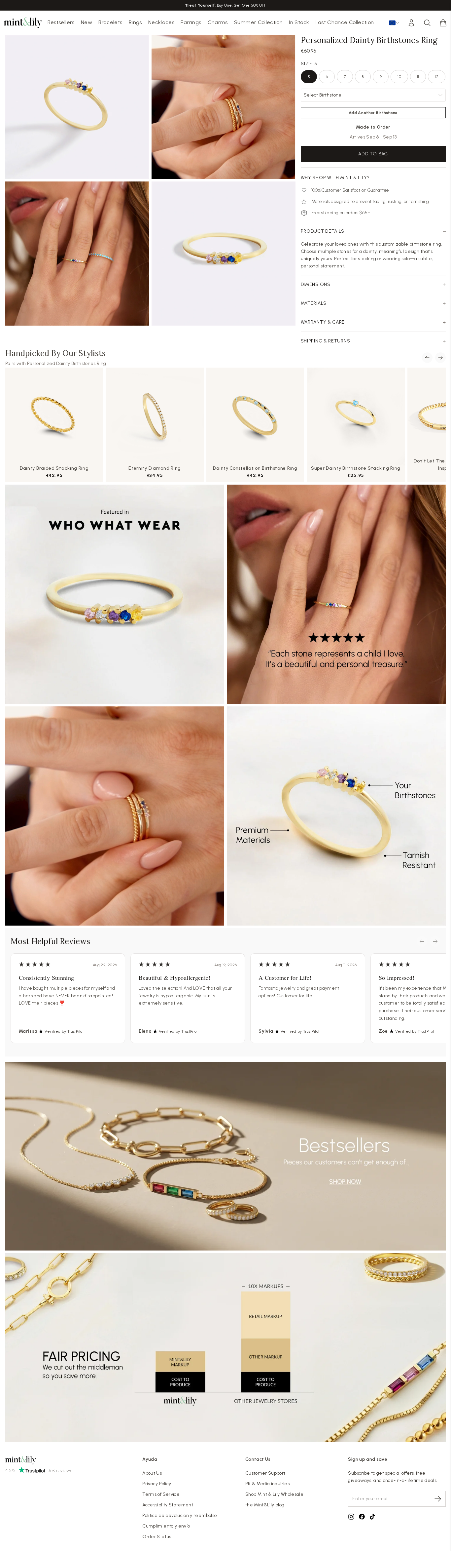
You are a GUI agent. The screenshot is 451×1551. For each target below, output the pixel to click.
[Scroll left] (427, 357)
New (86, 22)
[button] (443, 23)
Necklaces (161, 22)
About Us (152, 1473)
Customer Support (265, 1473)
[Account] (411, 23)
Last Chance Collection (345, 22)
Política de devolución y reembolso (179, 1515)
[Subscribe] (438, 1499)
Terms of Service (161, 1494)
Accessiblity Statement (167, 1505)
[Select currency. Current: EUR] (394, 23)
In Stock (299, 22)
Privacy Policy (156, 1484)
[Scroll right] (440, 357)
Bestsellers (61, 22)
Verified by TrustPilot (64, 1031)
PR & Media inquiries (267, 1484)
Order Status (156, 1536)
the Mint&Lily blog (264, 1505)
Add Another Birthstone (373, 112)
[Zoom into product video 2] (223, 107)
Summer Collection (258, 22)
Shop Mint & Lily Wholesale (274, 1494)
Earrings (191, 22)
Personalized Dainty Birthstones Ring (66, 363)
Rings (135, 22)
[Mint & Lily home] (23, 23)
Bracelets (110, 22)
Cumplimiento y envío (166, 1526)
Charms (218, 22)
